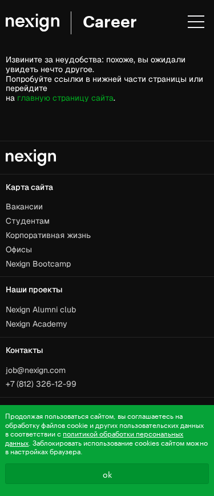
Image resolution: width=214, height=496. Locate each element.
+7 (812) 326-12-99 (41, 384)
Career (110, 22)
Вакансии (24, 206)
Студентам (28, 221)
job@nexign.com (36, 370)
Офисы (19, 249)
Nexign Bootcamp (38, 264)
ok (107, 473)
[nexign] (32, 23)
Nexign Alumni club (41, 309)
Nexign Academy (36, 324)
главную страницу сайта (65, 98)
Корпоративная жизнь (48, 235)
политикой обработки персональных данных (94, 437)
